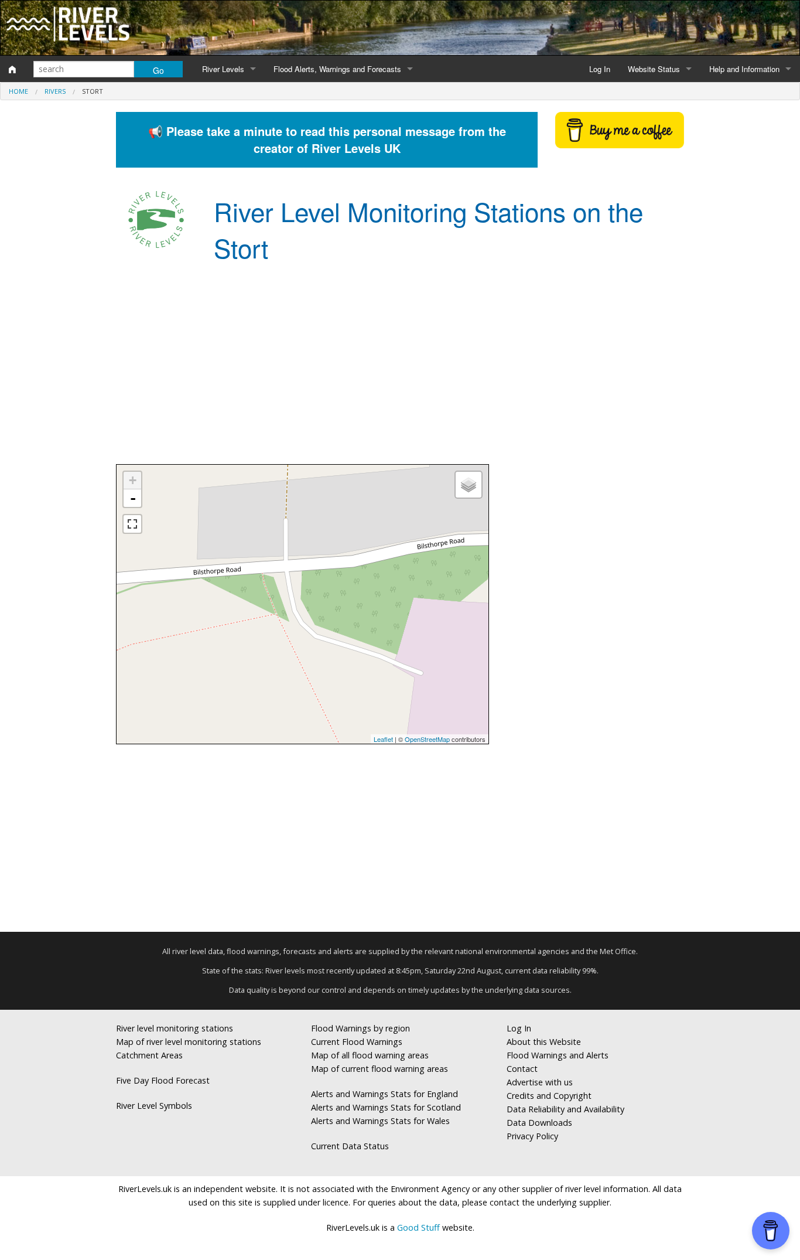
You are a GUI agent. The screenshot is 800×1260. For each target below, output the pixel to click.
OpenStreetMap (427, 739)
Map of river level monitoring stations (188, 1041)
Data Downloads (539, 1122)
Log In (599, 68)
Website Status (654, 68)
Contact (522, 1068)
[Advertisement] (400, 370)
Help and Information (744, 68)
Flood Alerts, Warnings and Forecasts (337, 68)
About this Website (544, 1041)
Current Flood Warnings (356, 1041)
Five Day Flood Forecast (163, 1080)
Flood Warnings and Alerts (557, 1055)
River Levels (223, 68)
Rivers (55, 91)
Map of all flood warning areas (370, 1055)
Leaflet (383, 739)
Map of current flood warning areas (379, 1068)
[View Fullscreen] (132, 524)
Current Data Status (350, 1146)
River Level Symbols (154, 1105)
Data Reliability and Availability (565, 1109)
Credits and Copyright (549, 1095)
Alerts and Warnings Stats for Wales (380, 1120)
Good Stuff (418, 1227)
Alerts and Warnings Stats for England (384, 1093)
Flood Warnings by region (360, 1028)
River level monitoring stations (174, 1028)
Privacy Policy (532, 1136)
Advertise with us (540, 1082)
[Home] (12, 69)
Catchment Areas (149, 1055)
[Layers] (468, 485)
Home (18, 91)
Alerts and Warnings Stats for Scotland (386, 1107)
